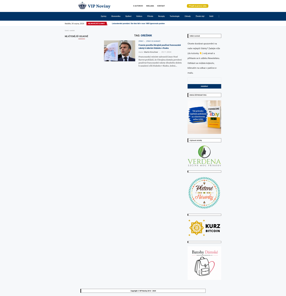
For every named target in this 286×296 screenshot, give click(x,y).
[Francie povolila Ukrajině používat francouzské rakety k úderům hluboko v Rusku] (119, 50)
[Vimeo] (216, 24)
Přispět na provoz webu (197, 6)
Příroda (150, 16)
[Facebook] (198, 24)
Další (211, 16)
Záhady (188, 16)
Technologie (175, 16)
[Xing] (218, 24)
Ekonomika (115, 16)
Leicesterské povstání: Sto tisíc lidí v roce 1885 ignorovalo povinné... (139, 23)
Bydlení (128, 16)
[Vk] (210, 24)
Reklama (150, 6)
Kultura (139, 16)
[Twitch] (214, 24)
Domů (67, 30)
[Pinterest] (202, 24)
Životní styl (200, 16)
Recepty (161, 16)
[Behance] (206, 24)
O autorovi (138, 6)
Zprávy (103, 16)
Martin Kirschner (151, 52)
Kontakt (161, 6)
